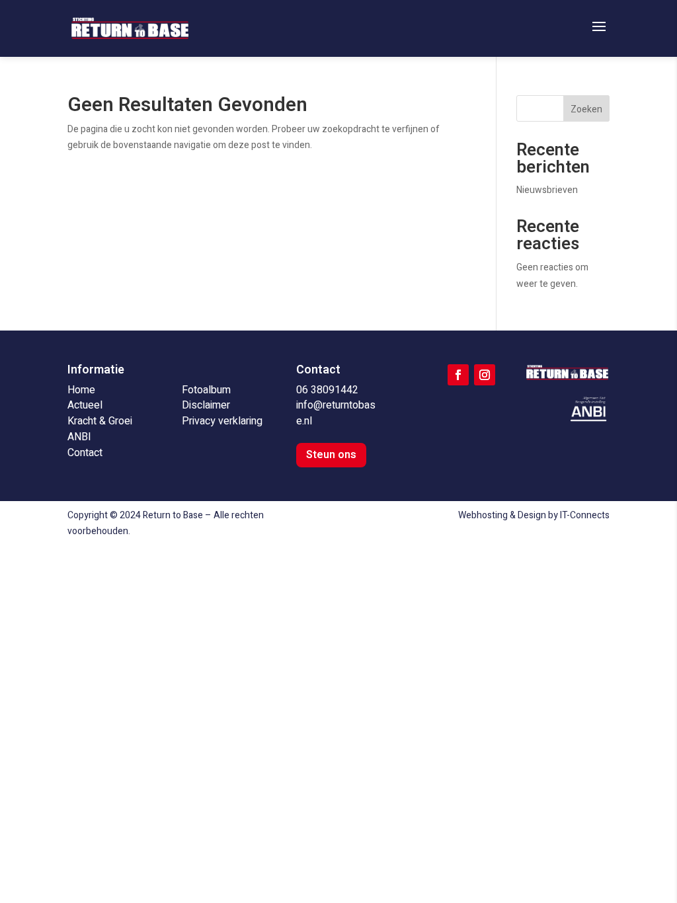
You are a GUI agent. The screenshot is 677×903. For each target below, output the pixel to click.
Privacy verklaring (222, 421)
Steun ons (331, 455)
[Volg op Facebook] (458, 374)
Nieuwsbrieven (547, 190)
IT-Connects (585, 515)
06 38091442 (327, 390)
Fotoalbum (206, 390)
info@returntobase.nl (336, 413)
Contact (84, 453)
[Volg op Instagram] (484, 374)
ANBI (79, 437)
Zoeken (586, 109)
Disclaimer (206, 405)
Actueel (84, 405)
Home (81, 390)
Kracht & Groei (99, 421)
